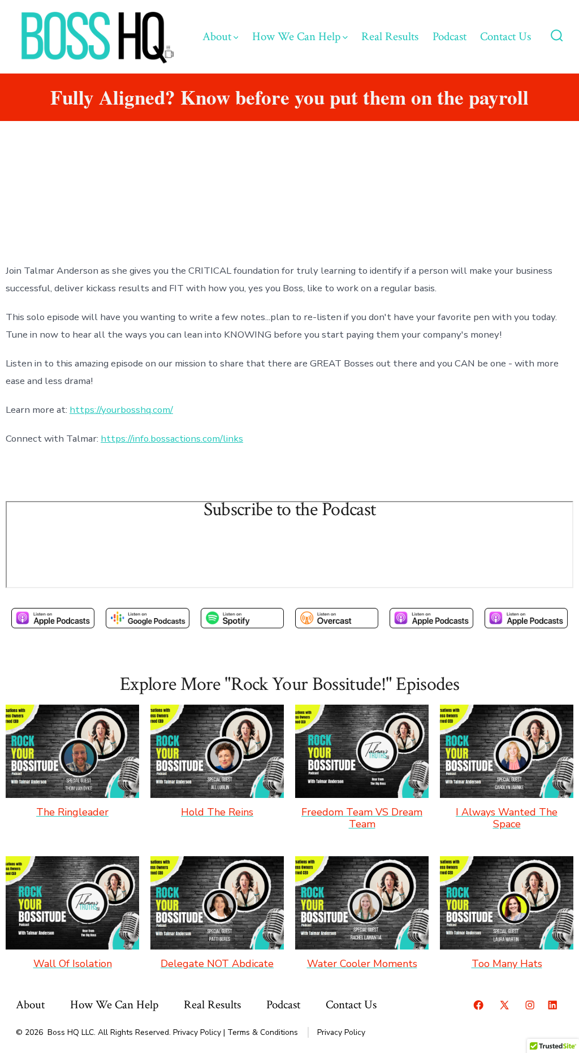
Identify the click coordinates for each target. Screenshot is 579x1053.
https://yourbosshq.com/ (121, 409)
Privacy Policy (197, 1032)
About (216, 36)
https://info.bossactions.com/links (172, 438)
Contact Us (505, 36)
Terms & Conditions (262, 1032)
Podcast (449, 36)
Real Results (389, 36)
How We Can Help (296, 36)
